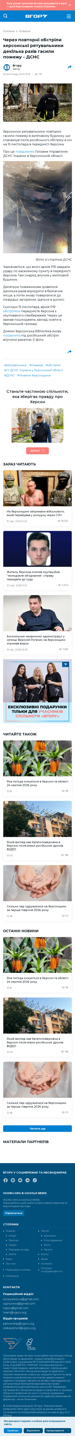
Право (13, 1244)
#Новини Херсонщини (34, 375)
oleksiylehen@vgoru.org (19, 1328)
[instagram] (12, 1182)
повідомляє (25, 151)
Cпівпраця (12, 1275)
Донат (35, 450)
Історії (12, 1235)
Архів (44, 1259)
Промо (48, 1249)
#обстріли (53, 365)
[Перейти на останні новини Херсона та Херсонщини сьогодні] (37, 16)
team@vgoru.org (14, 1312)
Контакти (46, 1263)
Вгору (17, 65)
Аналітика (50, 1235)
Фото (47, 1244)
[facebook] (5, 1182)
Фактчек (14, 1240)
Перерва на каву (19, 1249)
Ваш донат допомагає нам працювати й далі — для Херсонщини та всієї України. (37, 5)
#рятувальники (15, 365)
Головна (9, 31)
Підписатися (13, 1213)
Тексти (45, 1230)
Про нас (11, 1263)
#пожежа (36, 365)
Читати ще (38, 1128)
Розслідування (53, 1240)
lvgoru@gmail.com (16, 1308)
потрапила (12, 335)
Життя (12, 1254)
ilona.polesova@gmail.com (21, 1299)
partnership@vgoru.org (18, 1323)
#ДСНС (9, 375)
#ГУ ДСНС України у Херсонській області (33, 370)
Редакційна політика (18, 1269)
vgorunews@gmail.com (19, 1303)
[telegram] (27, 1182)
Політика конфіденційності (51, 1270)
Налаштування (55, 1430)
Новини (24, 31)
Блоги (45, 1254)
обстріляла (12, 311)
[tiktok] (34, 1182)
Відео (9, 1259)
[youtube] (20, 1182)
